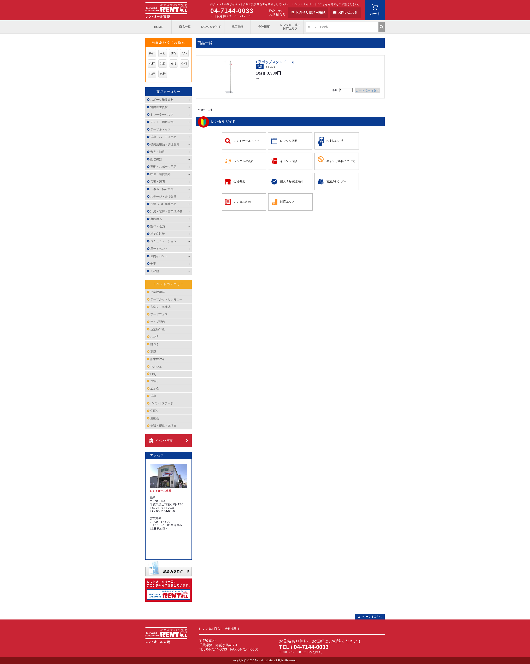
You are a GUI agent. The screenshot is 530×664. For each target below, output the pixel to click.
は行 (163, 63)
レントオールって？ (247, 140)
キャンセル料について (340, 161)
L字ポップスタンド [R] (275, 62)
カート (375, 14)
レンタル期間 (288, 140)
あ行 (152, 53)
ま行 (173, 63)
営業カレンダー (336, 181)
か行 (163, 53)
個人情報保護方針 (291, 181)
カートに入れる (366, 90)
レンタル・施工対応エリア (290, 26)
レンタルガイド (211, 26)
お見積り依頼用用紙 (310, 12)
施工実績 (237, 26)
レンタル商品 (211, 628)
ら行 (152, 73)
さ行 (173, 53)
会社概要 (264, 26)
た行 (184, 53)
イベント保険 (288, 161)
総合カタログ (173, 571)
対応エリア (287, 201)
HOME (158, 27)
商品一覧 (185, 26)
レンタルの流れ (244, 161)
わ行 (163, 73)
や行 (184, 63)
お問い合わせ (348, 12)
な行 (152, 63)
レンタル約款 (242, 201)
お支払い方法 (335, 140)
